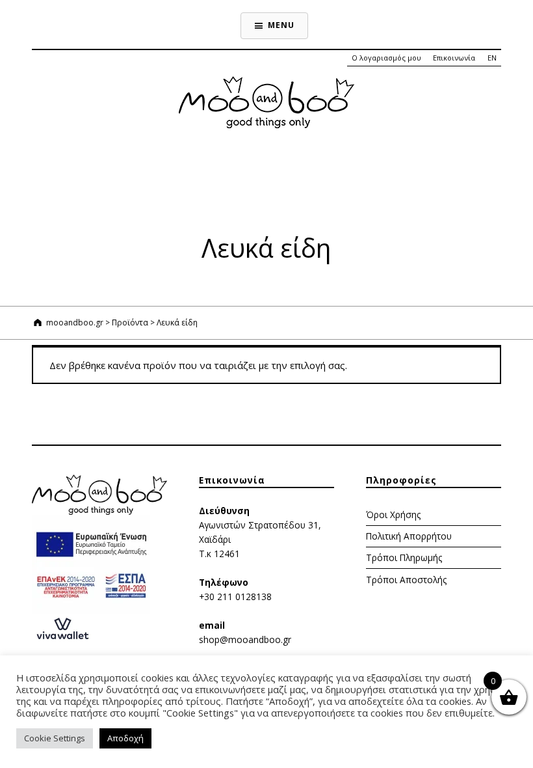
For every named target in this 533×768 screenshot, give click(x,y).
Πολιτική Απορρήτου (409, 536)
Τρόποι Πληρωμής (404, 557)
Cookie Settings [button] (54, 738)
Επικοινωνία (454, 57)
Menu (281, 25)
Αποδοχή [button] (125, 738)
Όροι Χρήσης (393, 514)
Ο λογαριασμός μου (386, 57)
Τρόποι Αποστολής (406, 579)
